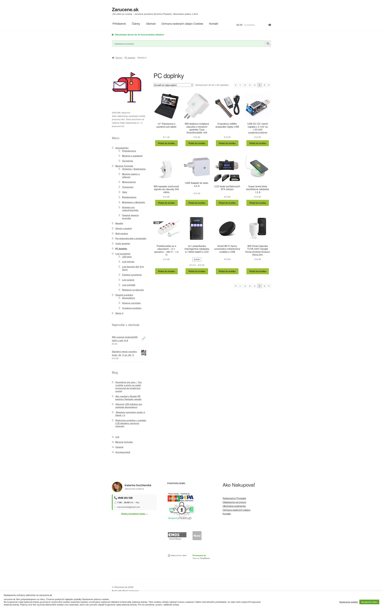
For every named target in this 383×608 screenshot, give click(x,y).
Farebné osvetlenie (132, 274)
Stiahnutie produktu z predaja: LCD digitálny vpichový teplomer (130, 423)
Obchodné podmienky (234, 506)
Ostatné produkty (124, 294)
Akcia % (119, 313)
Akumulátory (128, 297)
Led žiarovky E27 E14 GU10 (133, 268)
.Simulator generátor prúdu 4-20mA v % (130, 414)
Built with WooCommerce (125, 591)
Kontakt (213, 23)
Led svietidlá (128, 284)
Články (136, 23)
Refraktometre (129, 197)
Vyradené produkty (132, 308)
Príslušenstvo (129, 150)
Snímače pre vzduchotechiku (130, 209)
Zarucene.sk (125, 9)
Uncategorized (122, 452)
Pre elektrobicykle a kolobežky (130, 238)
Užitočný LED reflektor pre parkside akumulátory (128, 406)
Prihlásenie (119, 23)
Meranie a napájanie (132, 155)
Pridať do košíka (166, 143)
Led (117, 436)
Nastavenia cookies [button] (348, 602)
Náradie (119, 223)
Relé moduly (121, 233)
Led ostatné (128, 279)
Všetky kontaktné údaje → (134, 513)
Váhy (124, 192)
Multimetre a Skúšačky (133, 202)
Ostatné (119, 447)
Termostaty (127, 186)
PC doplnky (129, 57)
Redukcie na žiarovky (133, 289)
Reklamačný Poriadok (234, 498)
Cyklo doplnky (122, 243)
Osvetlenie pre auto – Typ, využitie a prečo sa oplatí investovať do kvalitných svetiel (128, 386)
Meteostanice (129, 181)
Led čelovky (128, 261)
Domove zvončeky (131, 302)
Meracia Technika (124, 165)
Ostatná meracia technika (130, 217)
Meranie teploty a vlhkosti (131, 175)
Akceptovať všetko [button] (369, 602)
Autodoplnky (122, 147)
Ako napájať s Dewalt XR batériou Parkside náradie (128, 398)
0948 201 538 (125, 498)
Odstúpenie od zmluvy (234, 502)
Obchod (150, 23)
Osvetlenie (127, 160)
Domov (118, 57)
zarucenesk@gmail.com (128, 507)
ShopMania (205, 558)
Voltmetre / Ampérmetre (134, 168)
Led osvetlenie (122, 253)
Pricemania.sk (199, 555)
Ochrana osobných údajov (236, 510)
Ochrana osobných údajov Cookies (182, 23)
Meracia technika (124, 441)
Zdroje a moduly (123, 228)
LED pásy (127, 256)
